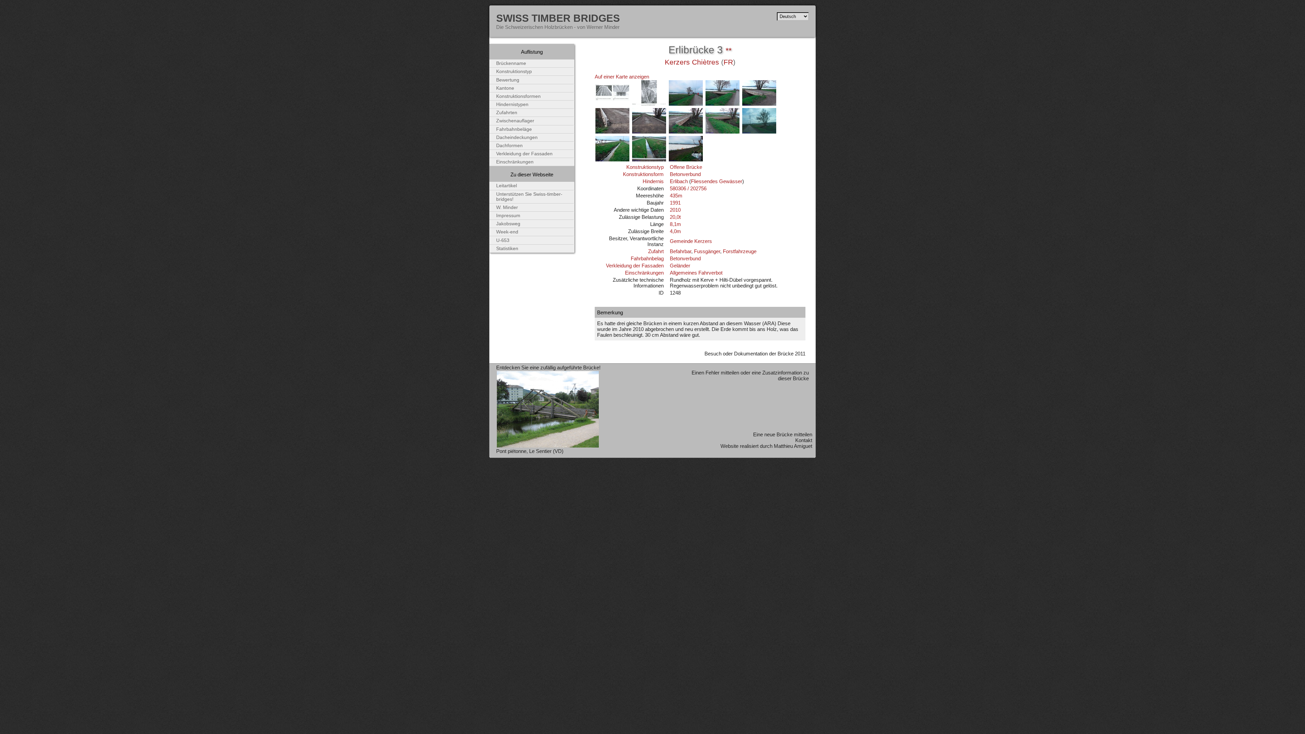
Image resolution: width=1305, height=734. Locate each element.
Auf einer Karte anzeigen (622, 77)
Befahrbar (680, 251)
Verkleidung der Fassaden (635, 265)
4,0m (675, 231)
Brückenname (511, 63)
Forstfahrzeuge (739, 251)
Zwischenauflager (515, 120)
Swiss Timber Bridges (558, 18)
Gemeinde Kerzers (691, 241)
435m (676, 195)
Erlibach (679, 181)
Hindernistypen (512, 104)
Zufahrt (656, 251)
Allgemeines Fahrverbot (696, 273)
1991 (675, 203)
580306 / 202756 (688, 188)
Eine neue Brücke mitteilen (782, 434)
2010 (675, 210)
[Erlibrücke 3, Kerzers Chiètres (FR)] (612, 104)
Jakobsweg (508, 223)
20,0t (675, 217)
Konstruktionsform (643, 174)
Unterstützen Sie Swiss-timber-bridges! (529, 197)
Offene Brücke (686, 167)
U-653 (502, 240)
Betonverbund (685, 174)
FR (728, 62)
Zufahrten (506, 112)
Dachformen (509, 145)
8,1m (675, 224)
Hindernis (653, 181)
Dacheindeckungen (517, 137)
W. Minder (507, 207)
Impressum (508, 215)
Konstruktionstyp (645, 167)
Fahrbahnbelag (647, 258)
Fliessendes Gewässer (716, 181)
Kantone (505, 88)
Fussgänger (707, 251)
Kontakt (803, 440)
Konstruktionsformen (518, 96)
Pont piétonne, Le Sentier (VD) (529, 451)
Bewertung (507, 80)
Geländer (680, 265)
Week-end (507, 231)
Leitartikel (506, 185)
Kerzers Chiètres (692, 62)
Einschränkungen (644, 273)
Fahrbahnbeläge (514, 129)
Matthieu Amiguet (793, 446)
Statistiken (507, 248)
